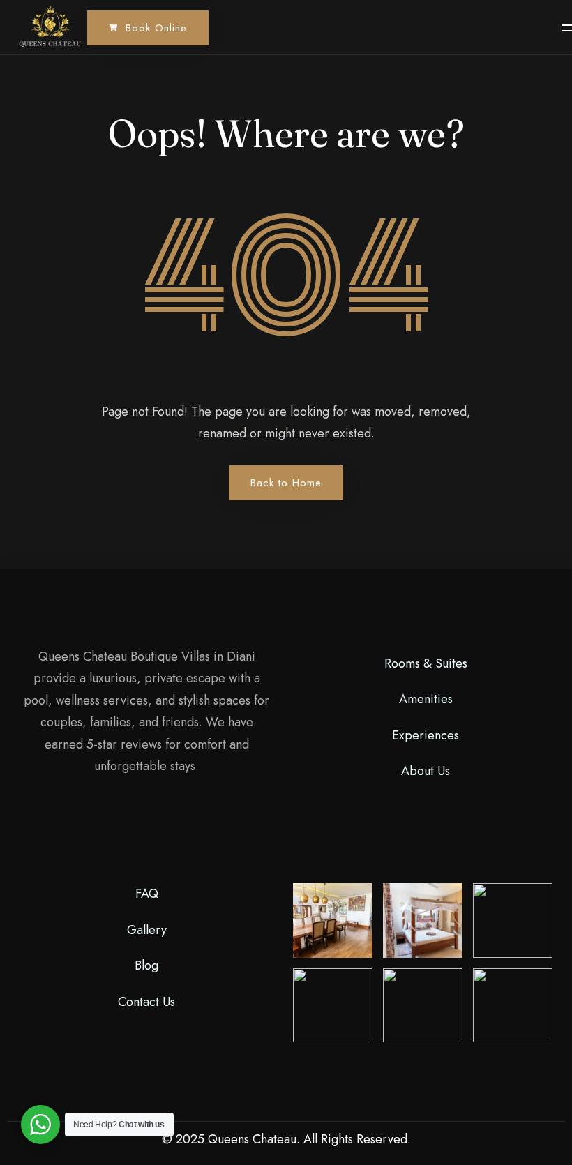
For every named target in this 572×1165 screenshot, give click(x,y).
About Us (425, 771)
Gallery (147, 930)
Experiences (425, 735)
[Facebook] (128, 823)
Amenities (426, 699)
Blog (146, 965)
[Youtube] (148, 823)
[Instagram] (167, 823)
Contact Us (146, 1002)
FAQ (146, 894)
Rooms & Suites (425, 663)
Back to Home (286, 482)
